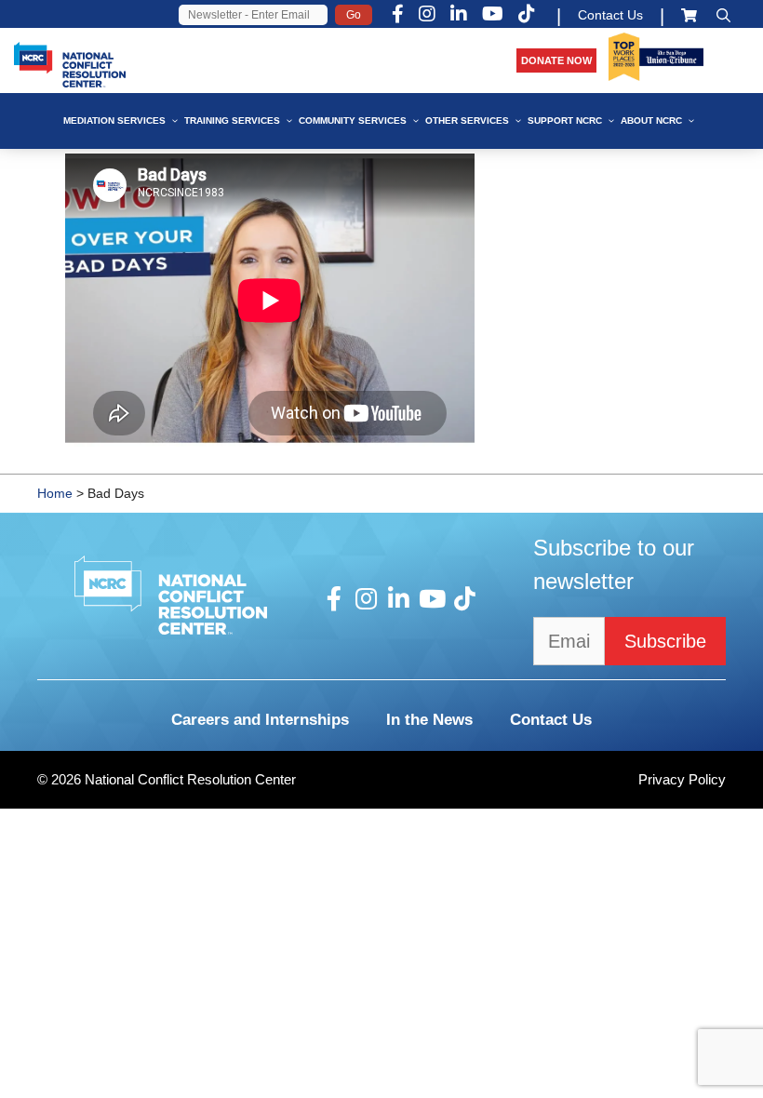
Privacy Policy (682, 779)
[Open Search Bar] (723, 15)
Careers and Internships (260, 720)
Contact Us (610, 14)
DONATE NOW (556, 60)
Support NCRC (565, 120)
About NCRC (651, 120)
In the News (429, 720)
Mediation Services (114, 120)
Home (55, 493)
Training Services (232, 120)
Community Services (353, 120)
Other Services (467, 120)
